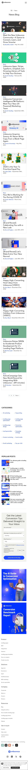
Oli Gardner (8, 385)
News (4, 33)
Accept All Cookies (15, 767)
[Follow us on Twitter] (16, 757)
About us (3, 693)
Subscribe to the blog (14, 557)
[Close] (26, 762)
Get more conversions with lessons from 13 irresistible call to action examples (17, 501)
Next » (17, 395)
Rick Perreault (8, 350)
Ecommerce (4, 671)
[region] (14, 765)
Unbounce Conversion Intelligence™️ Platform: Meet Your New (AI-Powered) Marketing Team (13, 104)
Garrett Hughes (9, 230)
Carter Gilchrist (9, 199)
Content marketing (8, 437)
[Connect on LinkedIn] (12, 757)
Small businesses (5, 676)
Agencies (3, 668)
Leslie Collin (8, 171)
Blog (2, 707)
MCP (2, 645)
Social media (18, 437)
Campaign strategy (18, 432)
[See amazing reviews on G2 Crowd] (20, 757)
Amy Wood (8, 287)
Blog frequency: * (8, 539)
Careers (3, 696)
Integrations (4, 648)
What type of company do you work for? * (13, 533)
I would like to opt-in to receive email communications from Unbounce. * (9, 550)
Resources (4, 703)
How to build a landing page (8, 712)
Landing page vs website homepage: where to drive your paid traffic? (17, 470)
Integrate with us (5, 709)
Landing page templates (7, 654)
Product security (5, 660)
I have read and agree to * (14, 545)
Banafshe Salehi (9, 44)
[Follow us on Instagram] (7, 757)
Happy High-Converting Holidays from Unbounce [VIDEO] (14, 313)
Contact (3, 729)
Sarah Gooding (9, 75)
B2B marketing (4, 679)
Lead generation (7, 431)
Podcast (3, 721)
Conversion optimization (18, 426)
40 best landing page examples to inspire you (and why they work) (18, 477)
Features (3, 651)
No (23, 550)
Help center (4, 732)
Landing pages (4, 643)
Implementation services (5, 735)
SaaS (2, 673)
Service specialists (5, 682)
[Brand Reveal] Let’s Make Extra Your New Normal (12, 254)
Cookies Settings (6, 767)
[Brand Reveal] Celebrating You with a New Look (13, 225)
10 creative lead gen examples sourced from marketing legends (16, 493)
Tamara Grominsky (10, 143)
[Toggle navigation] (25, 2)
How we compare (5, 657)
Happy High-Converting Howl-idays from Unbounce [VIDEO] (13, 283)
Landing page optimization (6, 419)
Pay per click (18, 443)
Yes (20, 550)
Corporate (3, 690)
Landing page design (6, 426)
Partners (3, 699)
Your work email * (7, 527)
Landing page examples (19, 419)
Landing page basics (6, 715)
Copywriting (18, 413)
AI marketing (6, 413)
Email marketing (7, 443)
